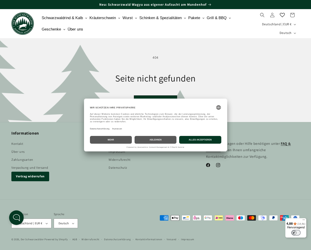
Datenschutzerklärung (117, 239)
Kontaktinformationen (148, 239)
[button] (262, 15)
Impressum (117, 152)
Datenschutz (118, 168)
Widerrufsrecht (119, 160)
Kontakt (17, 144)
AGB (74, 239)
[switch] (296, 232)
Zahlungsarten (22, 160)
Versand (171, 239)
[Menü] (303, 221)
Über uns (18, 152)
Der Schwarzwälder (32, 239)
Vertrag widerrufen (30, 176)
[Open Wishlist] (282, 15)
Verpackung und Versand (29, 168)
